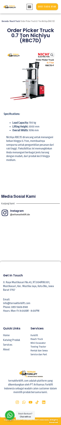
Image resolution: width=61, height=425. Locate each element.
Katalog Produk (11, 340)
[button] (30, 7)
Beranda (5, 21)
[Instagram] (4, 212)
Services (7, 344)
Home (6, 335)
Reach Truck (15, 21)
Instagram (17, 210)
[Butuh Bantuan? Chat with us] (10, 415)
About (6, 349)
